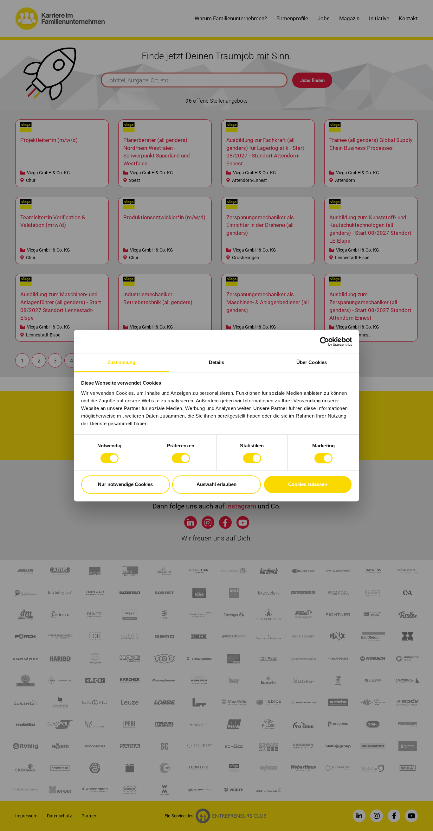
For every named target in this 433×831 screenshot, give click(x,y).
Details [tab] (216, 362)
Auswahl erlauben (216, 484)
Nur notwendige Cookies (125, 484)
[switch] (181, 458)
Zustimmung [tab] (121, 362)
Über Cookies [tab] (311, 362)
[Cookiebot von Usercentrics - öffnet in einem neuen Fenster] (324, 341)
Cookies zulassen (307, 484)
